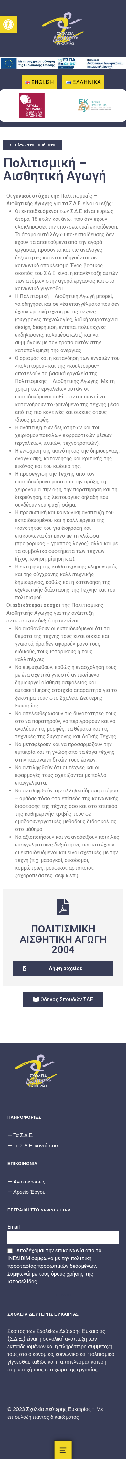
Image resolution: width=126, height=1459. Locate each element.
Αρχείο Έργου (29, 1192)
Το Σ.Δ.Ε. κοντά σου (35, 1145)
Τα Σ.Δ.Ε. (23, 1135)
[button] (8, 24)
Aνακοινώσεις (29, 1181)
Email (13, 1227)
